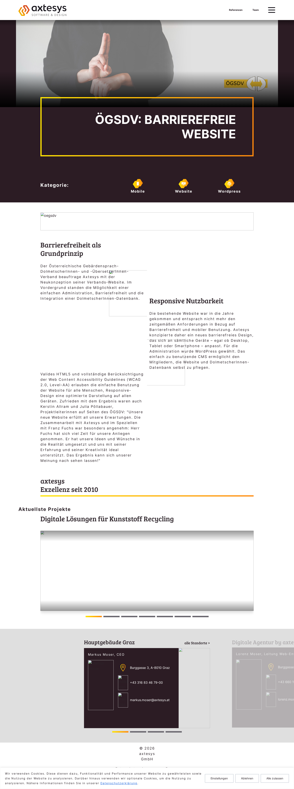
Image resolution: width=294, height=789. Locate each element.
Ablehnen (247, 778)
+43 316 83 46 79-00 (146, 682)
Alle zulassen (274, 778)
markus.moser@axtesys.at (150, 700)
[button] (249, 571)
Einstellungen (219, 778)
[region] (147, 778)
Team (255, 9)
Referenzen (235, 9)
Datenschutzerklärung (118, 783)
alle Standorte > (197, 642)
